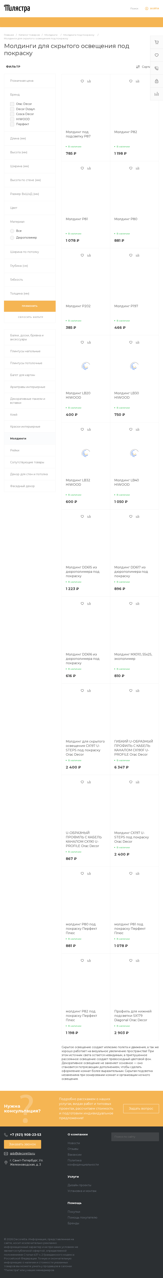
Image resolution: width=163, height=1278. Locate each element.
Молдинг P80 (125, 219)
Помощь (75, 1203)
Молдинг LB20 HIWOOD (78, 395)
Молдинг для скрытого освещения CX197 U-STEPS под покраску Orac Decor (85, 748)
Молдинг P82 (125, 132)
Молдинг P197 (126, 306)
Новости (74, 1143)
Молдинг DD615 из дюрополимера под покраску (83, 571)
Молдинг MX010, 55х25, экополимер (133, 656)
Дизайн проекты (79, 1185)
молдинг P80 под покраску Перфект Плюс (81, 928)
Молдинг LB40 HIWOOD (126, 482)
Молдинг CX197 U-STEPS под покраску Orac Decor (131, 837)
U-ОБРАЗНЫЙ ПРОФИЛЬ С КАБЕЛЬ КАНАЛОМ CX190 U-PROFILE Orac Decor (84, 839)
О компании (78, 1134)
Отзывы (73, 1149)
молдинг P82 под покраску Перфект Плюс (81, 1015)
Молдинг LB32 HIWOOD (78, 482)
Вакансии (75, 1154)
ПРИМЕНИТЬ (30, 306)
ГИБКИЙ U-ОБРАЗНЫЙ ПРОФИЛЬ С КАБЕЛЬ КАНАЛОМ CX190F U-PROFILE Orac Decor (133, 748)
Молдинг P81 (77, 219)
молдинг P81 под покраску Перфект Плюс (130, 928)
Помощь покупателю (82, 1217)
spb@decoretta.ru (22, 1153)
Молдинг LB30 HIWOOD (126, 395)
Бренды (73, 1223)
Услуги (73, 1176)
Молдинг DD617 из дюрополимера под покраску (131, 571)
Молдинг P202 (78, 306)
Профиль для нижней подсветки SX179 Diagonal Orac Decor (133, 1015)
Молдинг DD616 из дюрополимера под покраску (83, 658)
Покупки (74, 1212)
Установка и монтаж (82, 1191)
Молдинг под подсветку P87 (78, 134)
